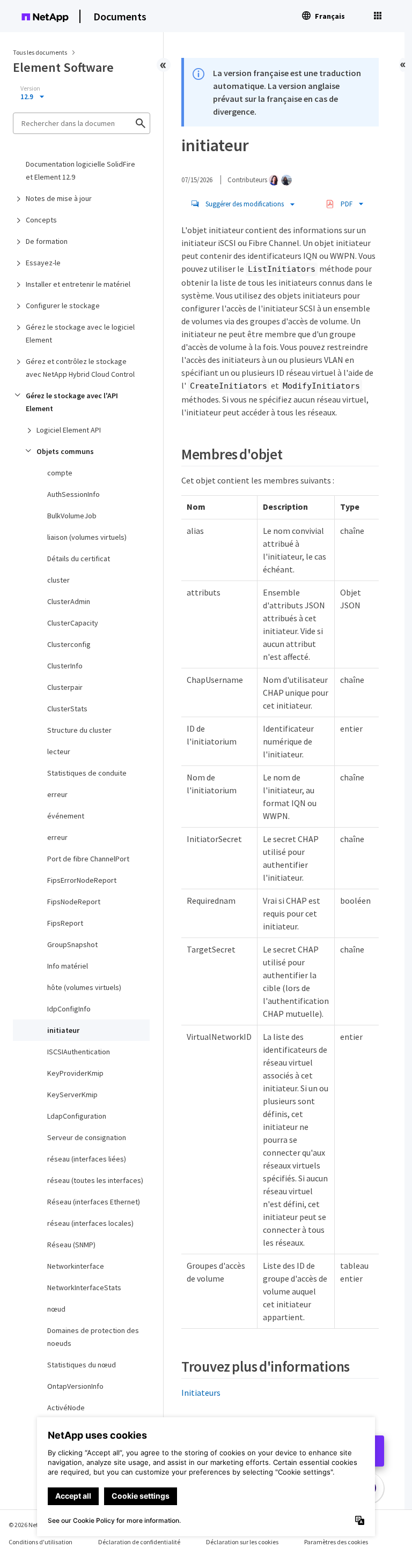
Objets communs (65, 451)
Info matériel (67, 966)
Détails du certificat (78, 558)
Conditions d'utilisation (40, 1542)
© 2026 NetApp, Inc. (35, 1525)
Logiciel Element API (68, 430)
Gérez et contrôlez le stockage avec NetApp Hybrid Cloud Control (80, 367)
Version (30, 88)
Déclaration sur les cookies (242, 1542)
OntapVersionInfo (75, 1386)
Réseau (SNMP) (71, 1244)
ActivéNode (66, 1407)
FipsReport (65, 923)
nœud (56, 1309)
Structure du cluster (79, 730)
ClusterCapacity (72, 623)
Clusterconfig (69, 644)
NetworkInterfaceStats (84, 1287)
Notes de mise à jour (59, 198)
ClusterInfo (65, 666)
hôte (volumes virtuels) (84, 987)
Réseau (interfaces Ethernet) (93, 1202)
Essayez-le (43, 262)
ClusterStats (67, 708)
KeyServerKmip (72, 1094)
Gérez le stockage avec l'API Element (72, 402)
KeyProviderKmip (75, 1073)
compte (59, 473)
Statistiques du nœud (81, 1365)
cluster (58, 580)
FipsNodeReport (73, 901)
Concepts (41, 220)
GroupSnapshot (72, 944)
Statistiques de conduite (87, 773)
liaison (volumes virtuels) (87, 537)
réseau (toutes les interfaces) (95, 1180)
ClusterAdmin (68, 601)
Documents (119, 16)
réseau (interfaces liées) (86, 1159)
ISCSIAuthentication (78, 1051)
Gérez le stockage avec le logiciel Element (80, 333)
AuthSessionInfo (73, 494)
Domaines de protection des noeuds (93, 1337)
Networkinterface (75, 1266)
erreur (57, 794)
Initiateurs (200, 1392)
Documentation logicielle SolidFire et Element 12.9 (80, 170)
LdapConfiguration (76, 1116)
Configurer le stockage (63, 305)
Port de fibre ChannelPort (88, 859)
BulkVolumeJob (72, 515)
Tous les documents (40, 52)
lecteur (58, 751)
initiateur (63, 1030)
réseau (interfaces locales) (90, 1223)
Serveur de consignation (86, 1137)
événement (65, 816)
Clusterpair (65, 687)
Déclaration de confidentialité (139, 1542)
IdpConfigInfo (69, 1009)
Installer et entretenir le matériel (78, 284)
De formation (47, 241)
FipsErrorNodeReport (81, 880)
